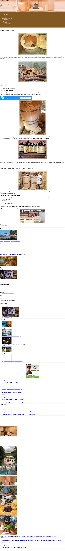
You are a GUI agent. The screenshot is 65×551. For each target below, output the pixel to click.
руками (50, 536)
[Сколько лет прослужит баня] (8, 465)
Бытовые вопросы (6, 22)
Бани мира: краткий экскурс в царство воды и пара (10, 241)
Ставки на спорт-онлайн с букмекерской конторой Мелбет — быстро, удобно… (14, 344)
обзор (20, 536)
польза (32, 536)
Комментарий (2, 292)
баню (10, 536)
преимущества (43, 536)
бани (3, 536)
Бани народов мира (5, 20)
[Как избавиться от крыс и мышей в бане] (8, 514)
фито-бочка (5, 225)
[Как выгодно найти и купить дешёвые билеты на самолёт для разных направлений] (6, 335)
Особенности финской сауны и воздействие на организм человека (12, 254)
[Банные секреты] (5, 8)
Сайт (1, 297)
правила (34, 536)
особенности (24, 536)
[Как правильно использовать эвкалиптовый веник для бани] (8, 445)
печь (30, 536)
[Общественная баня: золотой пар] (8, 279)
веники (17, 536)
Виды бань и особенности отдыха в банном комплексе (10, 327)
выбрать (19, 536)
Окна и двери (6, 14)
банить (6, 536)
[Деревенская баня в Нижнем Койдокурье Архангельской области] (8, 455)
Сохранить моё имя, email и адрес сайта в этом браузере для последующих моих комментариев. (15, 298)
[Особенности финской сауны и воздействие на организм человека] (8, 252)
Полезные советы (6, 24)
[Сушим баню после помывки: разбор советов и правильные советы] (8, 435)
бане (1, 536)
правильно (37, 536)
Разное (3, 21)
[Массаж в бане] (8, 534)
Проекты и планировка (7, 13)
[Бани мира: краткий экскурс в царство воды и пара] (8, 239)
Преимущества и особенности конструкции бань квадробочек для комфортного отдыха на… (16, 352)
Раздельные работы (6, 17)
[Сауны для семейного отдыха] (8, 475)
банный (8, 536)
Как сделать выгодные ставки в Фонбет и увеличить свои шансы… (12, 361)
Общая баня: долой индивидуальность (7, 267)
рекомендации (47, 536)
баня (12, 536)
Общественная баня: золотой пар (6, 280)
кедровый (1, 225)
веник (14, 536)
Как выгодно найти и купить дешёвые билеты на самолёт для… (11, 336)
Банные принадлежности (7, 18)
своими (55, 536)
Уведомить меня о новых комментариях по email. (8, 300)
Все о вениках (6, 19)
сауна (52, 536)
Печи (4, 15)
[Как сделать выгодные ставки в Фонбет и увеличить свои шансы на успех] (6, 360)
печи (28, 536)
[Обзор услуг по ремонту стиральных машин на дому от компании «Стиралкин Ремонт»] (8, 504)
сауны (53, 536)
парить (27, 536)
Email (1, 295)
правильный (40, 536)
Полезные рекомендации (7, 23)
